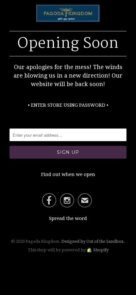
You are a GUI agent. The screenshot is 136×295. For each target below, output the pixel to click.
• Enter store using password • (68, 105)
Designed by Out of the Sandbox (92, 241)
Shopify (100, 250)
